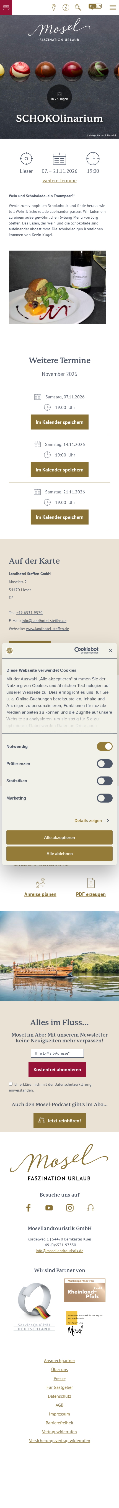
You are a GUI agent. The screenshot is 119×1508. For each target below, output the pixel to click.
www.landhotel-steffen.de (47, 628)
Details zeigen (88, 820)
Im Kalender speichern (60, 422)
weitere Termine (60, 179)
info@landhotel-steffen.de (44, 620)
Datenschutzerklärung (73, 1084)
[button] (6, 7)
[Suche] (78, 7)
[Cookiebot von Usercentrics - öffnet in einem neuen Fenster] (75, 650)
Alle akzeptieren (59, 837)
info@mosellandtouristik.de (59, 1250)
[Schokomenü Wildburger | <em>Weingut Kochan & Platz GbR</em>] (57, 287)
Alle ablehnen (59, 853)
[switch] (105, 763)
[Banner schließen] (111, 651)
